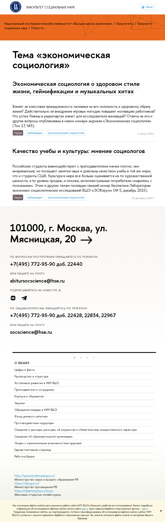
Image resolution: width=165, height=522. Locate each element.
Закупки (19, 403)
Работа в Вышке (24, 456)
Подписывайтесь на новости (33, 290)
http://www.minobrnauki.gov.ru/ (34, 476)
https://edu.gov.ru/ (26, 483)
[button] (74, 358)
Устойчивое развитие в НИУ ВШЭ (36, 383)
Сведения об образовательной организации (43, 436)
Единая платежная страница (32, 450)
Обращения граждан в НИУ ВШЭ (35, 410)
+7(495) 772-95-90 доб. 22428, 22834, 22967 (63, 315)
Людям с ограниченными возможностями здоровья (47, 443)
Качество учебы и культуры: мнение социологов (78, 151)
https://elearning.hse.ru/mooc (33, 491)
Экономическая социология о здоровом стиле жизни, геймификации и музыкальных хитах (76, 87)
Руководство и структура (31, 376)
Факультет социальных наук (50, 7)
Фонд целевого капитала (30, 416)
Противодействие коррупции (34, 423)
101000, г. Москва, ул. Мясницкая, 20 (58, 233)
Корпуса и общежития (29, 396)
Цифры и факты (24, 370)
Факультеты (125, 23)
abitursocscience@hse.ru (37, 280)
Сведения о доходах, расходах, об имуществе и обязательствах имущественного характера (75, 430)
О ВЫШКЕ (22, 363)
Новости (37, 28)
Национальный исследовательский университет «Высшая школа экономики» (58, 23)
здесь (85, 508)
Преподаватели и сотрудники (34, 390)
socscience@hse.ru (31, 332)
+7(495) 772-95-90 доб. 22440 (46, 264)
